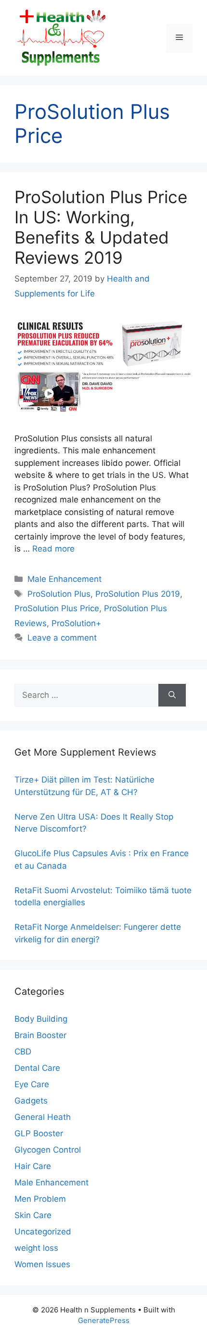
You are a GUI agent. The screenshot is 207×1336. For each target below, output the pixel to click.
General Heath (42, 1117)
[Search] (172, 695)
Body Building (40, 1019)
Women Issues (42, 1264)
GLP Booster (38, 1133)
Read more (53, 548)
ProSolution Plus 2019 (137, 594)
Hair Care (32, 1166)
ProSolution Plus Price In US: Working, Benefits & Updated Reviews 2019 (100, 227)
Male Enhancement (64, 579)
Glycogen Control (47, 1150)
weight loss (36, 1248)
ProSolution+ (76, 623)
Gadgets (31, 1100)
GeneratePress (103, 1320)
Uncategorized (42, 1231)
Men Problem (40, 1199)
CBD (22, 1051)
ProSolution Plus (59, 594)
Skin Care (33, 1215)
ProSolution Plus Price (56, 608)
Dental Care (37, 1068)
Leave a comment (62, 637)
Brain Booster (40, 1035)
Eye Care (31, 1084)
